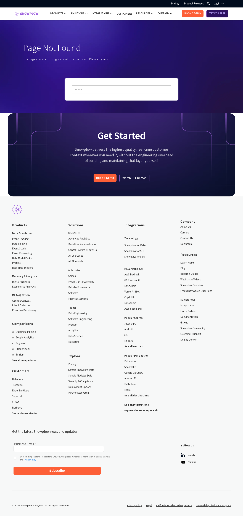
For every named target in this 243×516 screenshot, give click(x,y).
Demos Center (188, 340)
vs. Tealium (18, 355)
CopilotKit (130, 297)
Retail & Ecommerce (79, 287)
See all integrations (136, 405)
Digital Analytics (21, 282)
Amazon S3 (130, 378)
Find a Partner (188, 311)
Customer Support (190, 334)
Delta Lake (130, 384)
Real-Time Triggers (22, 268)
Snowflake (130, 367)
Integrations (187, 305)
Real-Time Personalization (82, 244)
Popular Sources (134, 318)
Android (128, 329)
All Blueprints (75, 261)
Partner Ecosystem (78, 393)
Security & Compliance (80, 381)
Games (72, 276)
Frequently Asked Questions (196, 291)
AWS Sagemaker (133, 309)
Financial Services (78, 299)
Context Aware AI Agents (82, 250)
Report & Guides (189, 274)
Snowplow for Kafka (135, 245)
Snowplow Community (192, 328)
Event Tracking (20, 239)
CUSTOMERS (124, 14)
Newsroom (186, 244)
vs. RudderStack (21, 349)
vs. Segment (19, 343)
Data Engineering (78, 313)
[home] (26, 13)
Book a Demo (105, 178)
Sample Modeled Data (80, 376)
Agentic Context (21, 301)
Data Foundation (22, 233)
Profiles (16, 263)
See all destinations (136, 395)
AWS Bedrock (131, 275)
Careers (184, 233)
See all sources (133, 346)
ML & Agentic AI (21, 295)
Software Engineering (80, 319)
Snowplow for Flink (134, 257)
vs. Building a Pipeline (24, 332)
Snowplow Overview (191, 285)
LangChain (130, 286)
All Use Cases (75, 256)
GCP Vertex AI (132, 280)
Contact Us (186, 238)
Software (73, 293)
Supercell (17, 396)
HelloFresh (18, 379)
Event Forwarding (22, 253)
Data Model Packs (22, 258)
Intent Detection (21, 305)
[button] (58, 13)
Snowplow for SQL (134, 251)
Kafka (127, 390)
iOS (126, 335)
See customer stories (24, 413)
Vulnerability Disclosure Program (213, 505)
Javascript (130, 324)
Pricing (175, 4)
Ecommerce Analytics (24, 287)
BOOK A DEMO (192, 13)
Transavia (17, 385)
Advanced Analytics (79, 239)
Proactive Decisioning (24, 310)
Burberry (17, 408)
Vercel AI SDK (131, 292)
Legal (149, 505)
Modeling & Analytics (24, 276)
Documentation (189, 317)
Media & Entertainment (81, 282)
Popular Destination (136, 356)
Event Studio (19, 249)
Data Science (75, 336)
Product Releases (194, 4)
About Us (185, 227)
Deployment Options (79, 387)
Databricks (130, 303)
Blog (183, 268)
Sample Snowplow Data (81, 370)
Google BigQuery (133, 373)
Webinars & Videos (190, 279)
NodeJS (128, 341)
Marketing (74, 342)
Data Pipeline (19, 244)
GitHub (184, 323)
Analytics (73, 330)
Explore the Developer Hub (141, 410)
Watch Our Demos (134, 178)
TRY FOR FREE (217, 13)
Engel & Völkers (20, 391)
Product (72, 325)
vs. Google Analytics (23, 337)
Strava (15, 402)
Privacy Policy (134, 505)
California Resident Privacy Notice (174, 505)
